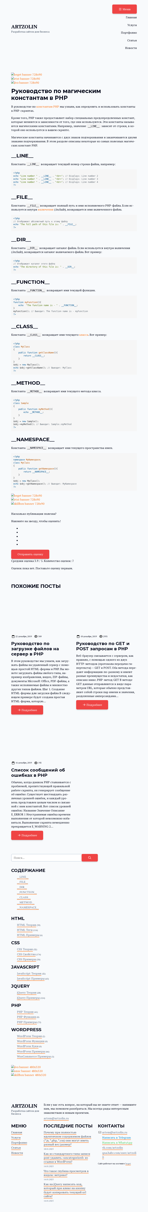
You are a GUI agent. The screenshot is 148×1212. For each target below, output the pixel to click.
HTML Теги (24, 930)
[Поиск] (90, 857)
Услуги (132, 25)
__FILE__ (22, 882)
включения (45, 209)
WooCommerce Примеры (34, 1056)
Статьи (132, 40)
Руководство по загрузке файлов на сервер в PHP (35, 649)
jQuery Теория (26, 992)
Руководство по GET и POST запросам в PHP (103, 646)
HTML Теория (26, 925)
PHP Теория (25, 1012)
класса (83, 335)
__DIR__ (22, 887)
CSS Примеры (26, 959)
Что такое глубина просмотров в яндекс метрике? (66, 1173)
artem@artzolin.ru (56, 1118)
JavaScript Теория (29, 973)
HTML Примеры (28, 935)
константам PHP (47, 106)
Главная (131, 17)
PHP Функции (26, 1017)
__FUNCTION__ (27, 892)
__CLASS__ (24, 897)
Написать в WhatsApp (117, 1143)
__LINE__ (23, 877)
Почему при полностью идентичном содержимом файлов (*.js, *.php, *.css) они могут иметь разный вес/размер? (67, 1138)
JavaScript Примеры (31, 978)
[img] (41, 613)
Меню (127, 9)
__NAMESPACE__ (28, 907)
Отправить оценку (30, 554)
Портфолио (129, 33)
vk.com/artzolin (112, 1148)
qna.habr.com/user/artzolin (119, 1155)
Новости (131, 48)
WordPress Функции (30, 1041)
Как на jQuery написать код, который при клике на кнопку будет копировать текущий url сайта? (65, 1190)
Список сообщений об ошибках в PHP (38, 772)
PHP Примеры (27, 1022)
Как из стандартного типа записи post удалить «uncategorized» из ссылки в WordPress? (67, 1158)
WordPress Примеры (31, 1051)
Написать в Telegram (116, 1137)
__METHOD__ (25, 902)
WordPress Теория (29, 1036)
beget (128, 1163)
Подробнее (29, 710)
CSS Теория (25, 949)
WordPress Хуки (27, 1046)
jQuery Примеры (28, 998)
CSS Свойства (26, 954)
